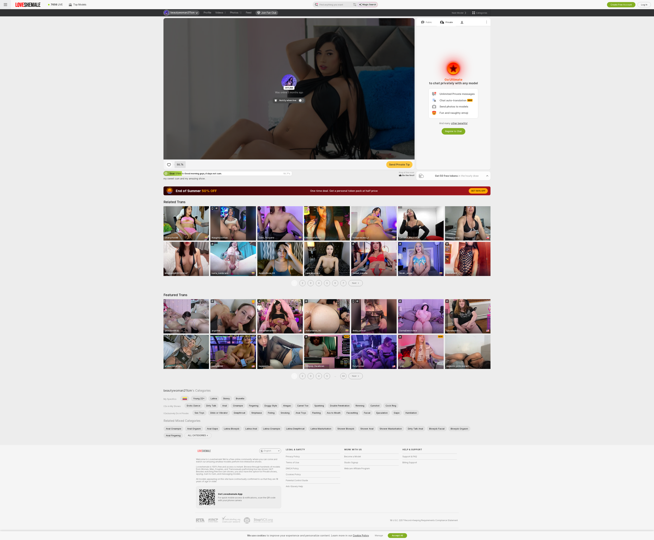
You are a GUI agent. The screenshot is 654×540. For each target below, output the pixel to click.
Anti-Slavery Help (294, 486)
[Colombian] (184, 398)
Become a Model (352, 456)
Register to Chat (453, 131)
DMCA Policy (292, 468)
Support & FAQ (409, 456)
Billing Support (409, 462)
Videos (220, 12)
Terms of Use (292, 462)
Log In (644, 4)
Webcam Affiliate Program (357, 468)
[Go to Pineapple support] (247, 520)
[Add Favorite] (169, 164)
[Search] (354, 4)
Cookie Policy (361, 535)
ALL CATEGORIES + (198, 435)
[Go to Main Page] (28, 4)
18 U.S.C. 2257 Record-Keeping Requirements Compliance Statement (424, 520)
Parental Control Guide (297, 480)
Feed (248, 12)
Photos (236, 12)
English (267, 451)
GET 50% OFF (478, 191)
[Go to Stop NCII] (264, 520)
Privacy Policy (293, 456)
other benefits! (459, 123)
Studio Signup (351, 462)
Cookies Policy (293, 474)
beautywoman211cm (178, 390)
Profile (207, 12)
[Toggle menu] (5, 4)
